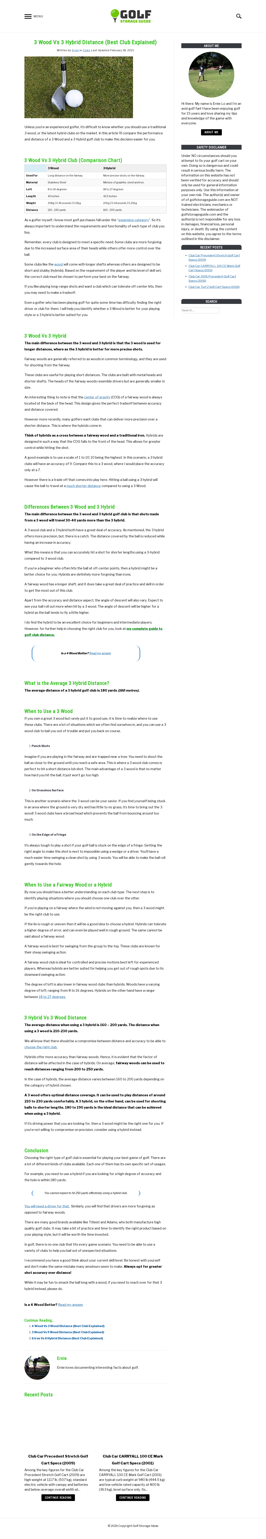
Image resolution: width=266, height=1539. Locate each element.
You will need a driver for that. (47, 1206)
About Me (211, 132)
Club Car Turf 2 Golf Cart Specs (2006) (214, 287)
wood (58, 264)
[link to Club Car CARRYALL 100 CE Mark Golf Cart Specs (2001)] (132, 1425)
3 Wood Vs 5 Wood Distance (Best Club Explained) (68, 1332)
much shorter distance (83, 486)
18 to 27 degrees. (52, 997)
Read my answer (100, 653)
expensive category (133, 220)
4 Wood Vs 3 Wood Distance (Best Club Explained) (68, 1326)
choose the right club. (40, 1047)
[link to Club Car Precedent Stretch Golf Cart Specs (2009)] (58, 1425)
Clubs (86, 50)
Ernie (75, 50)
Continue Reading (58, 1497)
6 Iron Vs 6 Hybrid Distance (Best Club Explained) (67, 1338)
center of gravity (97, 397)
